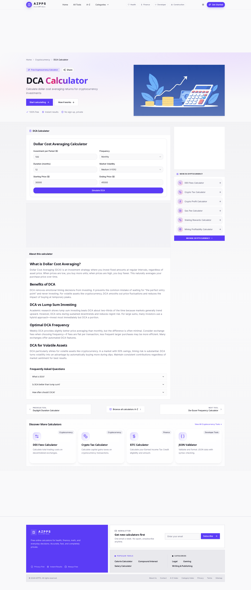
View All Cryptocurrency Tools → (208, 424)
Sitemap (219, 578)
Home (65, 4)
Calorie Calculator (123, 561)
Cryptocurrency (42, 59)
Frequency (104, 151)
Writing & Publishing (182, 566)
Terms (209, 578)
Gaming (187, 561)
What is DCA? (38, 376)
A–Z (88, 4)
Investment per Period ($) (45, 151)
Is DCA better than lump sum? (46, 384)
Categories (100, 4)
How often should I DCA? (43, 392)
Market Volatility (107, 164)
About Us (153, 578)
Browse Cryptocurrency (198, 238)
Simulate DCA (98, 190)
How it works (64, 102)
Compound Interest (148, 561)
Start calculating (38, 102)
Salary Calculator (123, 566)
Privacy (200, 578)
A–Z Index (174, 578)
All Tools (77, 4)
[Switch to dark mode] (203, 4)
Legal (175, 561)
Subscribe (208, 536)
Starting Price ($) (41, 176)
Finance (166, 432)
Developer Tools (211, 432)
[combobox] (131, 157)
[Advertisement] (125, 31)
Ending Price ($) (107, 176)
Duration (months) (42, 164)
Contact (163, 578)
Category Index (188, 578)
